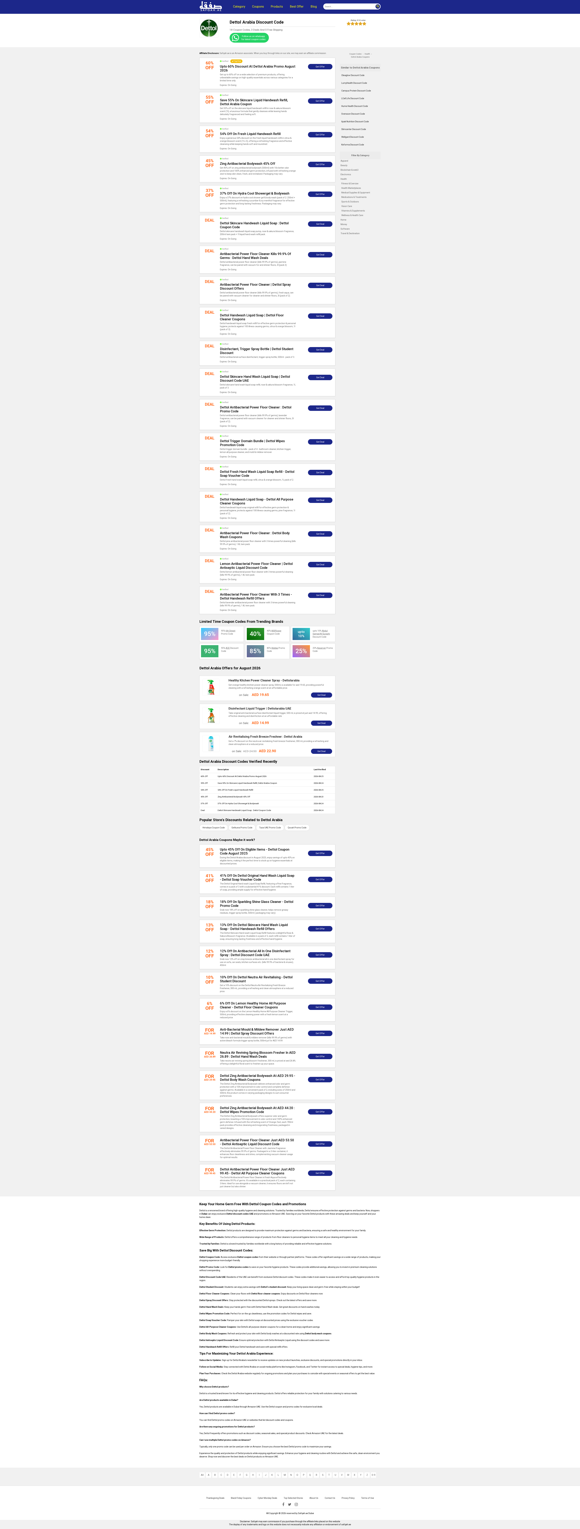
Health (344, 179)
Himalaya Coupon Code (214, 827)
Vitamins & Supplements (353, 211)
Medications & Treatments (354, 197)
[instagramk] (296, 1504)
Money (344, 224)
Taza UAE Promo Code (270, 827)
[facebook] (283, 1504)
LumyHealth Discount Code (354, 83)
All (202, 1475)
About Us (313, 1498)
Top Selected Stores (293, 1498)
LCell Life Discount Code (352, 98)
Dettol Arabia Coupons (360, 57)
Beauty (344, 165)
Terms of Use (367, 1498)
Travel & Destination (350, 233)
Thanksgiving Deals (215, 1498)
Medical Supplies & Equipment (355, 192)
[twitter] (289, 1504)
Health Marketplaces (351, 188)
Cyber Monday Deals (267, 1498)
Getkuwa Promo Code (242, 827)
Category (239, 6)
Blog (314, 6)
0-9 (373, 1475)
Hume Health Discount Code (354, 106)
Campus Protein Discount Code (356, 90)
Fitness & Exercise (349, 183)
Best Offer (297, 6)
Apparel (344, 161)
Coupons (258, 6)
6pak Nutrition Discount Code (355, 121)
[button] (378, 6)
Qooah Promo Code (297, 827)
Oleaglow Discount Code (352, 75)
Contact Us (330, 1498)
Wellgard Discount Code (352, 137)
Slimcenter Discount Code (353, 129)
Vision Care (346, 206)
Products (277, 6)
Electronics (346, 174)
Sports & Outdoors (350, 201)
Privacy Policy (348, 1498)
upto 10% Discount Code (321, 634)
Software (345, 229)
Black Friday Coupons (241, 1498)
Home (343, 220)
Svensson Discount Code (353, 114)
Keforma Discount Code (352, 144)
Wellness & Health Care (352, 215)
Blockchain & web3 (349, 170)
